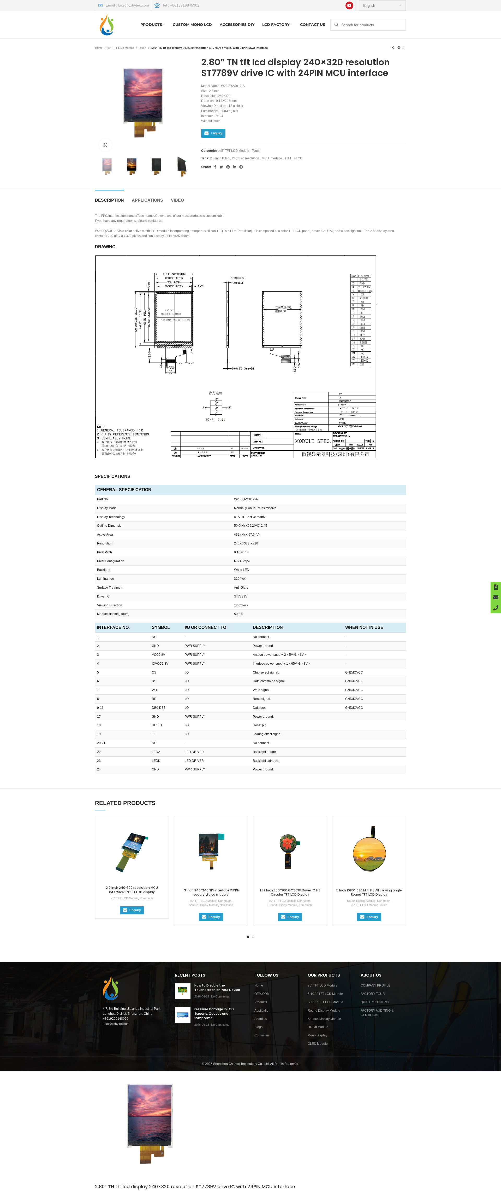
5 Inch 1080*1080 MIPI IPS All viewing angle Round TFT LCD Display (369, 892)
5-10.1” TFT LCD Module (325, 994)
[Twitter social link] (221, 167)
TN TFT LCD (293, 158)
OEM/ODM (262, 994)
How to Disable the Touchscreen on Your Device (217, 987)
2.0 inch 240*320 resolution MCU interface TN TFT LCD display (132, 889)
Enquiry (216, 133)
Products (260, 1002)
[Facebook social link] (215, 167)
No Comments (220, 996)
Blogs (258, 1027)
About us (260, 1019)
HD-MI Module (318, 1027)
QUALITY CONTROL (375, 1002)
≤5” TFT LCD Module (322, 985)
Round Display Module (283, 905)
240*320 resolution (245, 158)
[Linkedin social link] (234, 167)
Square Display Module (203, 905)
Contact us (262, 1035)
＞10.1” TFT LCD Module (325, 1002)
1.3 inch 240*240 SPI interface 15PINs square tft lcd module (211, 892)
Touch (142, 47)
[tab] (109, 198)
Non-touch (146, 898)
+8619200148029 (115, 1018)
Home (99, 47)
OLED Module (318, 1044)
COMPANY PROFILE (375, 985)
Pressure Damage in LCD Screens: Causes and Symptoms (214, 1013)
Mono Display (317, 1035)
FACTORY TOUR (373, 994)
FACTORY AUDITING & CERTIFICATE (377, 1013)
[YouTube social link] (349, 5)
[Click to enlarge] (105, 145)
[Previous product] (393, 47)
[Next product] (403, 47)
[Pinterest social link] (228, 167)
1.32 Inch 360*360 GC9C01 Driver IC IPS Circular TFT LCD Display (290, 892)
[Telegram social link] (241, 167)
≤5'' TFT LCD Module (121, 47)
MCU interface (272, 158)
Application (262, 1010)
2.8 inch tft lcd (219, 158)
